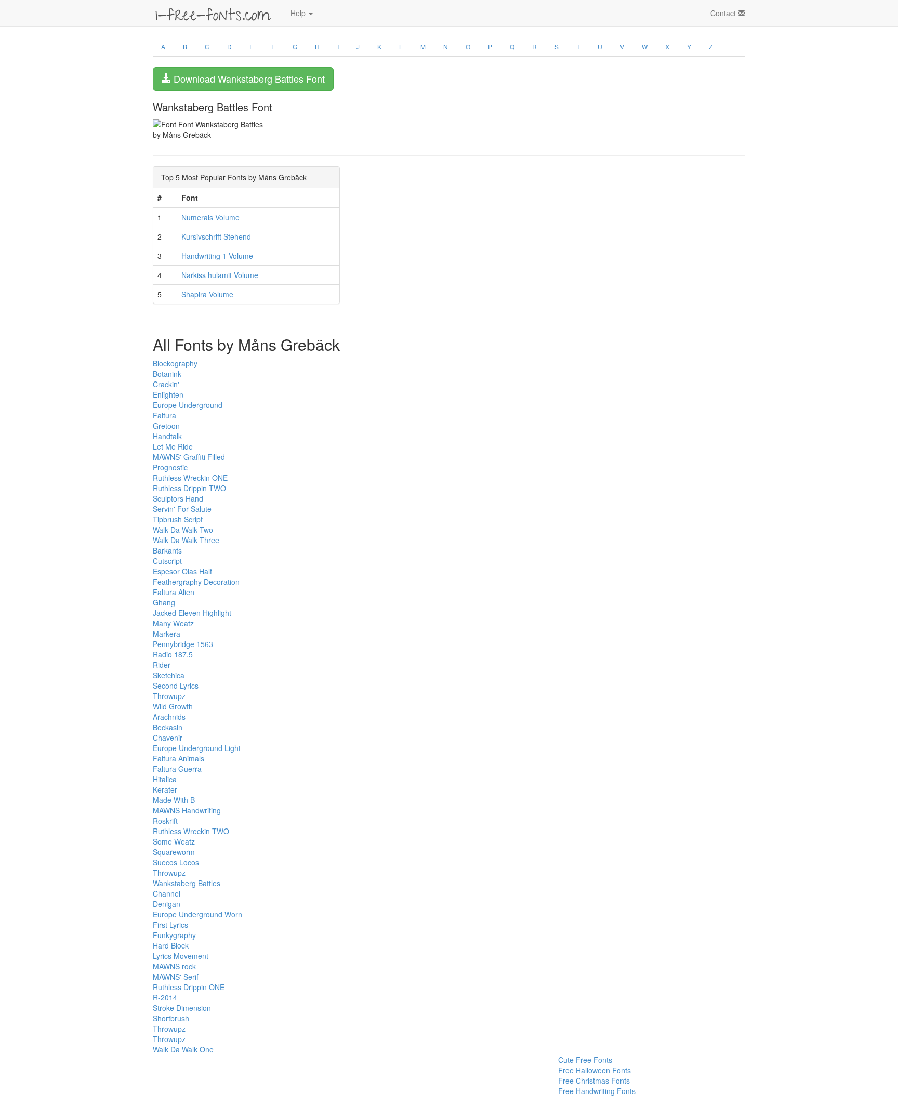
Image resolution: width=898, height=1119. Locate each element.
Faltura (164, 415)
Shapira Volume (207, 294)
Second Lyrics (176, 685)
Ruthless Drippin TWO (189, 488)
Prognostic (170, 467)
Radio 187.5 (173, 654)
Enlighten (168, 394)
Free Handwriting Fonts (597, 1091)
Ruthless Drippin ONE (188, 987)
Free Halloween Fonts (594, 1070)
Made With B (174, 800)
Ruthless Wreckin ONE (190, 477)
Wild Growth (173, 706)
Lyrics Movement (180, 956)
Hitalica (165, 779)
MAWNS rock (174, 966)
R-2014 (165, 997)
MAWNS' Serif (176, 976)
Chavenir (167, 737)
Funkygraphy (174, 935)
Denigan (166, 904)
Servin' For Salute (182, 509)
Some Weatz (174, 841)
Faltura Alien (173, 592)
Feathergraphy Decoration (196, 581)
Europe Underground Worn (197, 914)
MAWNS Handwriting (187, 810)
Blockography (175, 363)
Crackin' (166, 384)
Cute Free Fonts (585, 1060)
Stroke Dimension (182, 1008)
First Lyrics (170, 924)
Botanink (167, 373)
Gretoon (166, 425)
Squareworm (174, 852)
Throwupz (169, 696)
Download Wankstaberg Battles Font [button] (248, 78)
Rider (161, 665)
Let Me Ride (173, 446)
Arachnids (169, 717)
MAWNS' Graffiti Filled (189, 457)
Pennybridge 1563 (183, 644)
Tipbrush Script (178, 519)
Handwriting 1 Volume (217, 256)
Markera (166, 633)
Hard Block (171, 945)
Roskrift (165, 820)
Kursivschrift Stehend (216, 236)
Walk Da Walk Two (183, 529)
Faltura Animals (178, 758)
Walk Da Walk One (183, 1049)
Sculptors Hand (178, 498)
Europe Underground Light (197, 748)
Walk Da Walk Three (186, 540)
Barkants (167, 550)
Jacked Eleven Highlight (192, 613)
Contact (724, 13)
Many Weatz (173, 623)
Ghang (164, 602)
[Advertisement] (205, 1078)
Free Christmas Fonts (594, 1080)
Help (299, 13)
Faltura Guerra (177, 768)
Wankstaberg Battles (186, 883)
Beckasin (167, 727)
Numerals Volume (210, 217)
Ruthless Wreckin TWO (191, 831)
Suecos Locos (176, 862)
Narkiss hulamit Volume (219, 275)
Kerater (165, 789)
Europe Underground (187, 405)
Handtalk (167, 436)
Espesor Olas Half (182, 571)
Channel (166, 893)
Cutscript (167, 561)
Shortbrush (171, 1018)
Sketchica (168, 675)
